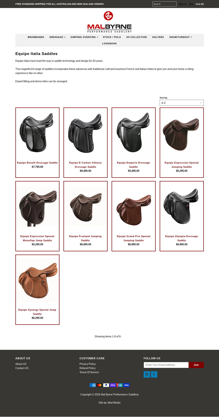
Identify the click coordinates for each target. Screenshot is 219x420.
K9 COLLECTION (136, 37)
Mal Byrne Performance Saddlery (120, 394)
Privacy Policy (88, 364)
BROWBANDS (36, 37)
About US (20, 364)
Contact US (22, 368)
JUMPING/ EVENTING (83, 37)
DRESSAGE (56, 37)
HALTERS (158, 37)
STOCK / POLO (112, 37)
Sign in (182, 4)
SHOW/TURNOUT (179, 37)
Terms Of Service (89, 372)
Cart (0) (200, 4)
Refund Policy (88, 368)
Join (191, 4)
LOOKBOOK (109, 43)
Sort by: (164, 98)
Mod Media (114, 402)
